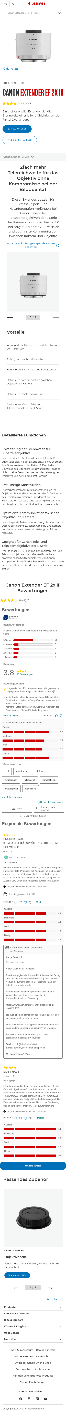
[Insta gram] (29, 1398)
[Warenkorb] (5, 4)
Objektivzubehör (13, 83)
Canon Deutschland (31, 1391)
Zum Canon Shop (17, 129)
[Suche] (13, 4)
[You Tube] (45, 1398)
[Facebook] (20, 1398)
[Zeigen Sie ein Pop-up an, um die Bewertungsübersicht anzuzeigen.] (31, 104)
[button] (20, 140)
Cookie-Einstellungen (33, 1382)
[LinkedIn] (37, 1398)
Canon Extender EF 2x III (16, 156)
